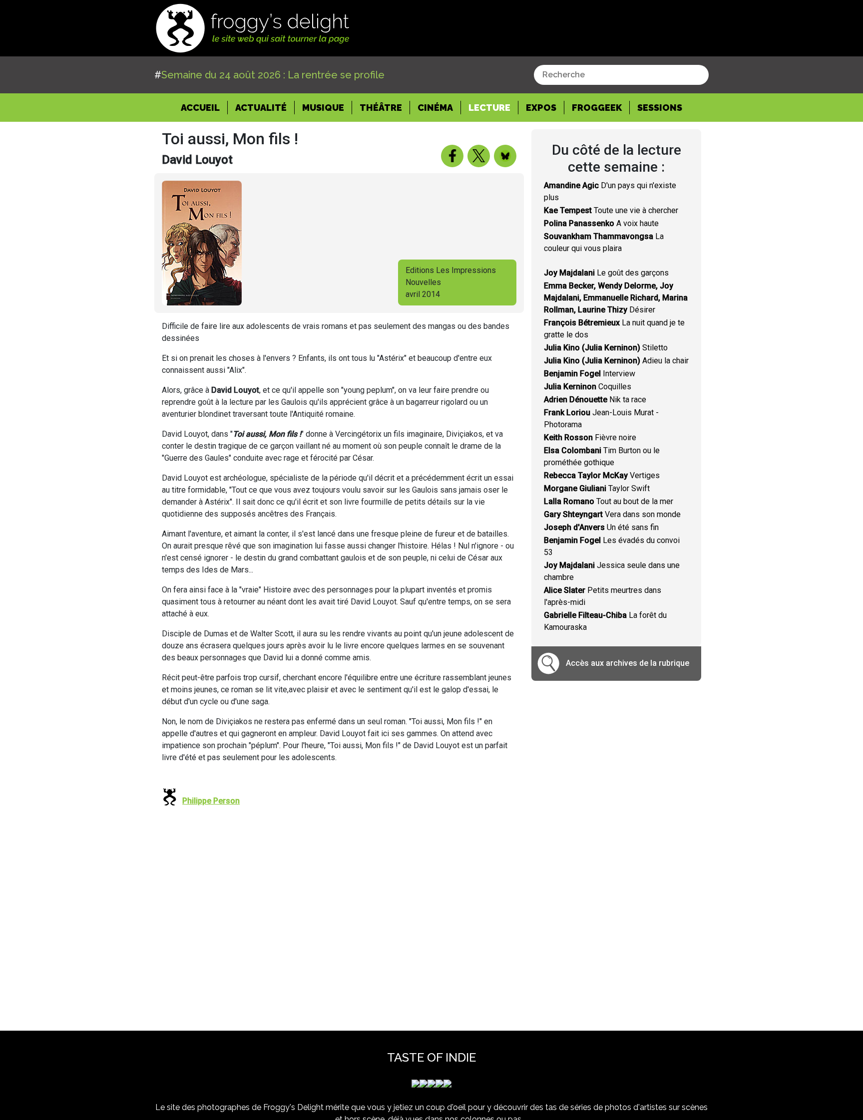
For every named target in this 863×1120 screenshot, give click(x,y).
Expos (541, 107)
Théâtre (381, 107)
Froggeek (597, 107)
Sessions (659, 107)
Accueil (204, 107)
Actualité (261, 107)
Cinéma (435, 107)
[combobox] (621, 74)
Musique (323, 107)
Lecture (489, 107)
